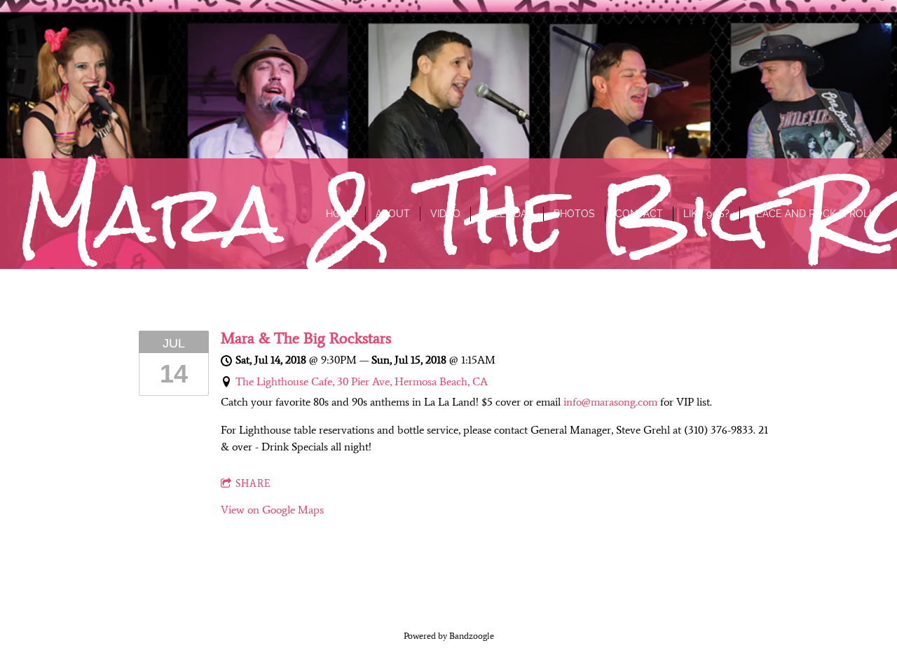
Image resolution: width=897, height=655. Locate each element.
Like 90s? (706, 213)
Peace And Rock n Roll (812, 213)
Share (253, 484)
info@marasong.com (610, 401)
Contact (639, 213)
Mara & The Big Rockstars (306, 338)
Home (340, 213)
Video (445, 213)
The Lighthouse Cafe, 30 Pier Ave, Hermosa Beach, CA (361, 381)
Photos (574, 213)
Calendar (507, 213)
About (393, 213)
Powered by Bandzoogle (449, 636)
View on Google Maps (272, 509)
